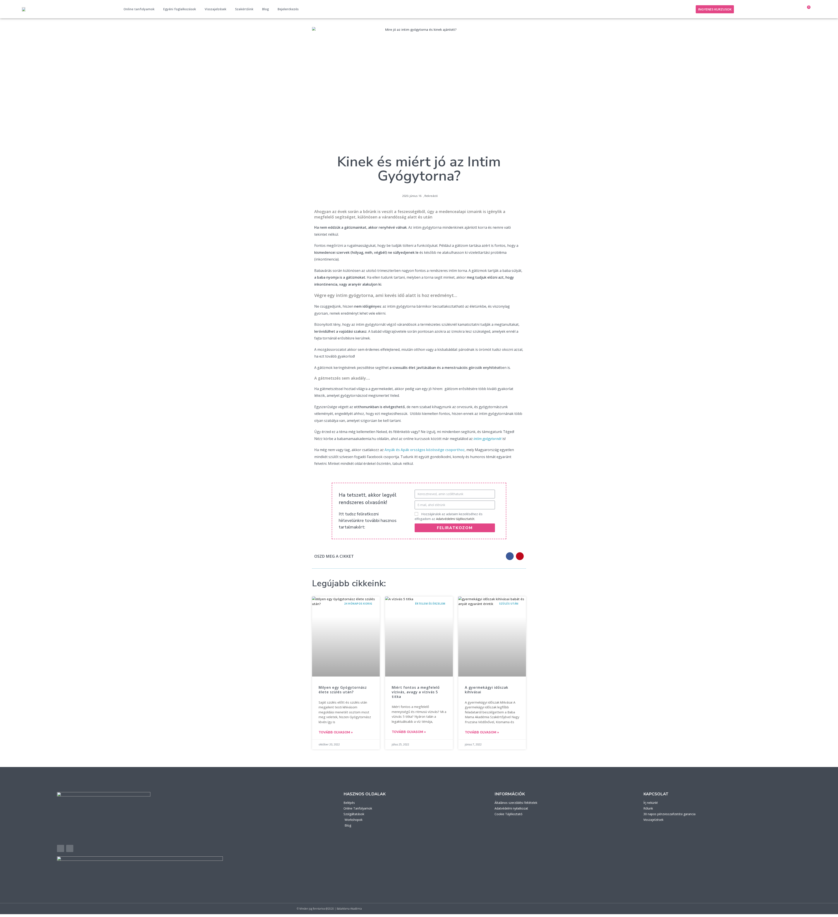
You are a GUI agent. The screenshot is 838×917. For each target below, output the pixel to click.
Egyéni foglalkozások (179, 9)
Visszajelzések (215, 9)
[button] (510, 556)
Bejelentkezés (288, 9)
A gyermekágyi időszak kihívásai (486, 689)
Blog (265, 9)
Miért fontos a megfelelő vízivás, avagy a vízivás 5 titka (416, 692)
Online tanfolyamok (139, 9)
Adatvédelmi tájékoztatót (455, 518)
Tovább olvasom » (336, 732)
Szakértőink (244, 9)
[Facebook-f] (60, 848)
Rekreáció (431, 196)
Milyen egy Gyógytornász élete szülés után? (343, 689)
